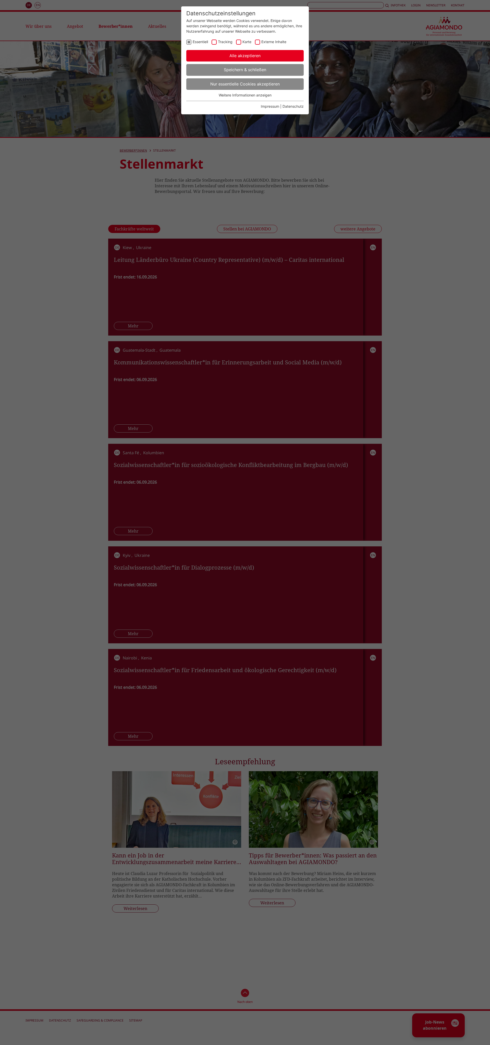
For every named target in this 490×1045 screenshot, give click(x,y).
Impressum (270, 106)
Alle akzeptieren (245, 55)
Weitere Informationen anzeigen (245, 95)
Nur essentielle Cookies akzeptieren (245, 84)
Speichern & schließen (245, 69)
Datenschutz (293, 106)
